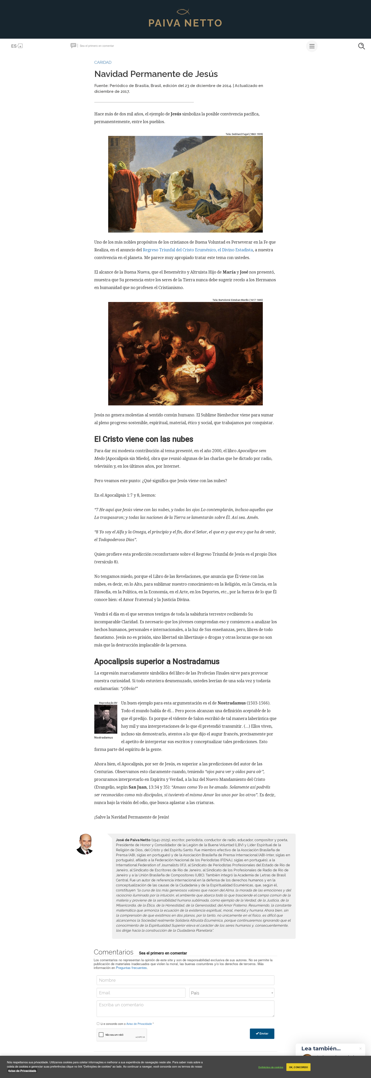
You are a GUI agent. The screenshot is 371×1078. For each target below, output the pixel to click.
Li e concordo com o (127, 1024)
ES (14, 46)
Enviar (263, 1033)
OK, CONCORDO (298, 1067)
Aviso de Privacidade (139, 1024)
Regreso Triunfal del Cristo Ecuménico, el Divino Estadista (198, 249)
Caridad (102, 62)
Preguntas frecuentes (131, 967)
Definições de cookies (270, 1067)
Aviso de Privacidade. (22, 1071)
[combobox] (231, 993)
